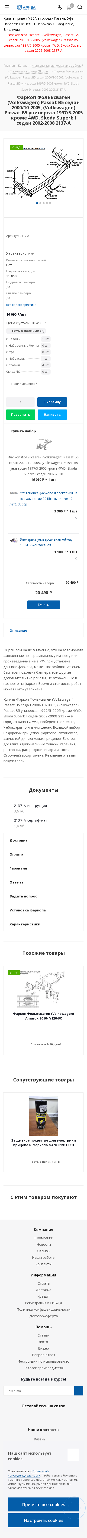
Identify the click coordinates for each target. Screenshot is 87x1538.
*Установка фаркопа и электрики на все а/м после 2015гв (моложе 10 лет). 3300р (43, 498)
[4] (21, 228)
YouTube (54, 1417)
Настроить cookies (43, 1520)
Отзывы (43, 1250)
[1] (8, 228)
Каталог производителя (44, 1367)
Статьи (43, 1335)
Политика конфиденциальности (43, 1309)
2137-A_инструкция (30, 805)
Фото (43, 1341)
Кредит (43, 1296)
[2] (13, 228)
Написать (52, 414)
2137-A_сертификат (30, 820)
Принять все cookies (43, 1504)
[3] (17, 228)
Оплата (44, 1283)
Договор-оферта (43, 1315)
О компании (43, 1237)
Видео (43, 1348)
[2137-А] (43, 172)
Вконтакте (30, 1417)
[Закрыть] (73, 1455)
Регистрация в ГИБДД (43, 1302)
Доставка (43, 1289)
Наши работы (43, 1257)
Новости (43, 1244)
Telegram (42, 1417)
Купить (43, 604)
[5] (26, 228)
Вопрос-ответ (43, 1354)
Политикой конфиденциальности (28, 1473)
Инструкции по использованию (43, 1361)
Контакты (43, 1264)
